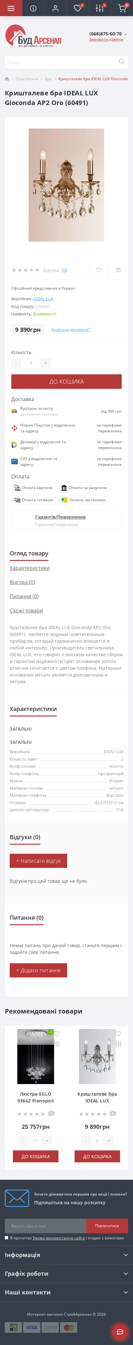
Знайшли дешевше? (70, 329)
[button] (55, 8)
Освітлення (27, 79)
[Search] (121, 62)
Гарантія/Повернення (60, 517)
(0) (64, 270)
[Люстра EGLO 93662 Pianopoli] (35, 1056)
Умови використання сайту (59, 1238)
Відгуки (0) (22, 582)
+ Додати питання (38, 970)
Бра (48, 79)
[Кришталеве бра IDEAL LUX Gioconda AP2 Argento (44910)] (97, 1056)
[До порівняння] (57, 1044)
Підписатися (107, 1225)
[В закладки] (57, 1034)
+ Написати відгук (38, 860)
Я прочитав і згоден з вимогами (67, 1238)
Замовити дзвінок (106, 39)
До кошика (66, 381)
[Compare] (118, 270)
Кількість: (22, 352)
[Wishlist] (98, 270)
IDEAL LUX (44, 299)
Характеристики (30, 568)
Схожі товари (26, 610)
